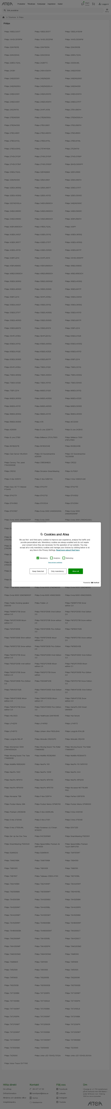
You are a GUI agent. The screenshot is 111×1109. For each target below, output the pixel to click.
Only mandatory (57, 571)
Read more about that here (68, 550)
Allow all (75, 571)
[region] (56, 554)
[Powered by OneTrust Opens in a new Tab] (91, 583)
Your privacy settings (55, 562)
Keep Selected (38, 571)
